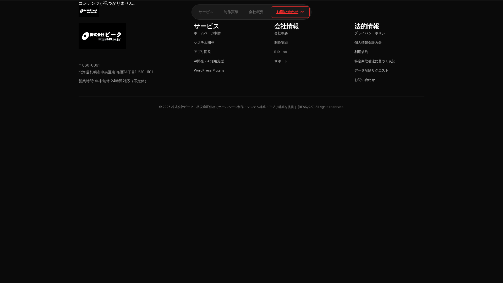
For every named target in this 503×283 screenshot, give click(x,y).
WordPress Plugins (209, 70)
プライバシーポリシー (371, 33)
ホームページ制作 (207, 33)
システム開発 (204, 42)
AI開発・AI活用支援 (209, 61)
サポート (281, 61)
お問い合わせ (287, 12)
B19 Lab (280, 52)
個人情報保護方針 (368, 42)
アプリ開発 (202, 52)
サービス (206, 12)
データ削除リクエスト (371, 70)
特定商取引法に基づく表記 (374, 61)
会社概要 (256, 12)
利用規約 (361, 52)
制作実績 (231, 12)
